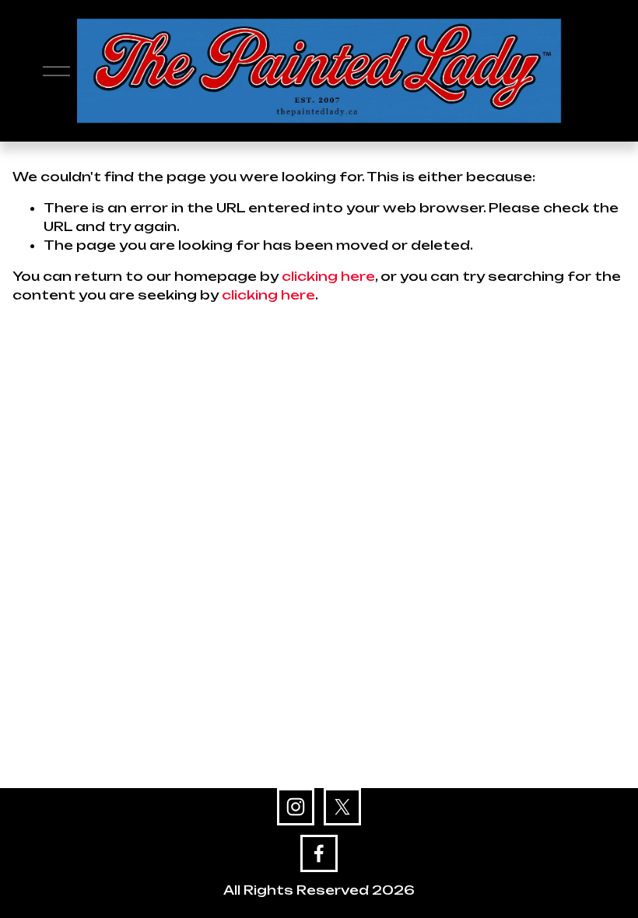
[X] (342, 806)
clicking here (328, 276)
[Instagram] (295, 806)
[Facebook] (319, 853)
